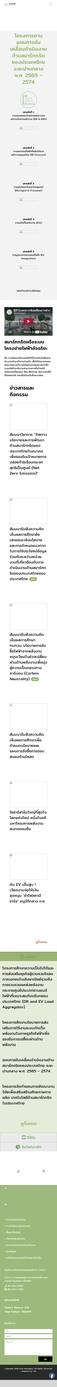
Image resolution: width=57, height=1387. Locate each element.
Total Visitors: (12, 1312)
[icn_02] (28, 135)
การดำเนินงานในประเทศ (18, 1226)
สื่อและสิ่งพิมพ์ (13, 1232)
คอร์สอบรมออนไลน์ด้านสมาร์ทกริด (23, 1258)
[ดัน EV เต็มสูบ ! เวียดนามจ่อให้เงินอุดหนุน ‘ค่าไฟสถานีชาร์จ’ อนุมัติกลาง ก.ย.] (28, 867)
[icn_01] (28, 99)
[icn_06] (28, 274)
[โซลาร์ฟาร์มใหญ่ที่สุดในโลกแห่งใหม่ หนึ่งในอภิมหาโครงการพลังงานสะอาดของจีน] (28, 794)
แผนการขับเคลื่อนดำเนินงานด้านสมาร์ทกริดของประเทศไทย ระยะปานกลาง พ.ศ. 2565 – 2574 (28, 1065)
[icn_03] (28, 171)
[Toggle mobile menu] (51, 4)
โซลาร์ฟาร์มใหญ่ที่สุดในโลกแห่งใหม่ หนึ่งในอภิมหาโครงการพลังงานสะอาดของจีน (28, 820)
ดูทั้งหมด (41, 941)
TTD (34, 1371)
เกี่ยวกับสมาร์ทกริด (15, 1239)
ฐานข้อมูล (11, 1251)
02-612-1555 (15, 1286)
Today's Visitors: (13, 1307)
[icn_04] (28, 206)
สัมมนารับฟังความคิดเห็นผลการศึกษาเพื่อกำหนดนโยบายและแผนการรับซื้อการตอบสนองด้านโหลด (27, 746)
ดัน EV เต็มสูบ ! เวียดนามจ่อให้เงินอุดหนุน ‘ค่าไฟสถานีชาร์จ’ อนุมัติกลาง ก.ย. (27, 893)
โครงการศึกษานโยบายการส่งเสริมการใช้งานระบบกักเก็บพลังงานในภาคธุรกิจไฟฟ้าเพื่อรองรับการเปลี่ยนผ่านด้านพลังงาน (25, 1033)
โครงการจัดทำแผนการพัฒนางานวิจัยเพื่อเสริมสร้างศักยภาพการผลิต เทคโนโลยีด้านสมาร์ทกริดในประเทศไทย (28, 1094)
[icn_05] (28, 239)
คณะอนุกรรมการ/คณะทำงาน (20, 1245)
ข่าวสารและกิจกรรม (16, 1219)
